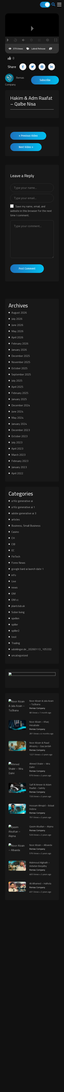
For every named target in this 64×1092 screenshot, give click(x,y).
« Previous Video (28, 135)
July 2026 (16, 318)
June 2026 (17, 324)
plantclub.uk (18, 605)
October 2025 (19, 368)
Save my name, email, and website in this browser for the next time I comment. (31, 211)
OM (13, 593)
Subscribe (45, 80)
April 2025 (17, 386)
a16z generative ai (22, 500)
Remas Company (37, 708)
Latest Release (38, 49)
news (14, 587)
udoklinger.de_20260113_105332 (31, 649)
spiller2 (15, 630)
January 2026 (19, 349)
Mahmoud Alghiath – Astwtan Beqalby (39, 864)
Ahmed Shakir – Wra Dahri (39, 765)
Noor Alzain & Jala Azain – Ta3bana (41, 702)
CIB (13, 544)
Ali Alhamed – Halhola (40, 883)
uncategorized (19, 655)
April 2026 (17, 337)
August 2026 (19, 312)
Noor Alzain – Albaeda (40, 845)
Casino (15, 531)
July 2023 (16, 442)
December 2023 (20, 430)
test (14, 636)
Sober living (18, 612)
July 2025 (16, 380)
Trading (15, 643)
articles (15, 519)
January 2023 (19, 467)
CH (13, 538)
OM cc (15, 599)
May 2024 (17, 417)
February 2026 (19, 343)
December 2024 (20, 405)
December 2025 (20, 355)
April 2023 (17, 448)
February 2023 (19, 460)
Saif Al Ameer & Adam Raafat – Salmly (40, 786)
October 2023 (19, 436)
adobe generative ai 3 (23, 513)
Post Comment (27, 268)
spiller (14, 624)
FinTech (15, 556)
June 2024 (17, 411)
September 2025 (21, 374)
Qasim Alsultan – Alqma (41, 826)
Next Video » (26, 147)
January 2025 (19, 399)
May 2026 (17, 331)
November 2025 (20, 362)
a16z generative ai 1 (23, 507)
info (13, 575)
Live (13, 581)
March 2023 (18, 454)
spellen (15, 618)
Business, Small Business (25, 525)
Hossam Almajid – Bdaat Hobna (41, 807)
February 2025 (19, 392)
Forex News (18, 562)
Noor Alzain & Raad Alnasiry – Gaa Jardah (40, 744)
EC (12, 550)
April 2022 (17, 473)
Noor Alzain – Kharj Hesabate (39, 723)
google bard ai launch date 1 (27, 568)
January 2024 (19, 423)
